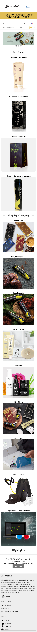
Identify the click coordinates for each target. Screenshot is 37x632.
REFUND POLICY (7, 605)
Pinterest (7, 626)
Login (28, 7)
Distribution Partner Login (9, 611)
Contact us (5, 608)
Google (6, 629)
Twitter (7, 620)
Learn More (18, 566)
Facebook (7, 623)
